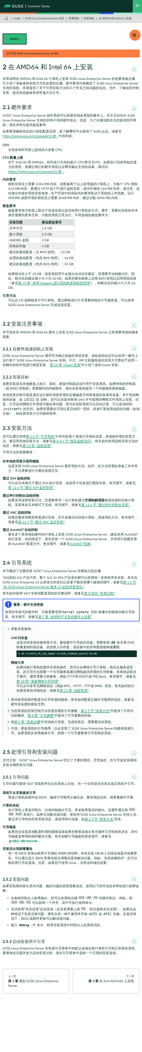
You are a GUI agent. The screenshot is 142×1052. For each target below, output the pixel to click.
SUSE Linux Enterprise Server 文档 (44, 18)
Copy (132, 653)
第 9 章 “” (27, 722)
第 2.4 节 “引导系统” (40, 436)
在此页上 (14, 38)
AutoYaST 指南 (80, 544)
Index (17, 18)
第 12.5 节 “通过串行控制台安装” (105, 505)
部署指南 (74, 18)
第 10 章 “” (54, 283)
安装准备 (89, 18)
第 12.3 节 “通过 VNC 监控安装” (41, 522)
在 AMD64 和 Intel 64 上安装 (115, 18)
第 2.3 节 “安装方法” (95, 711)
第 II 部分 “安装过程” (99, 593)
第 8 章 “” (41, 715)
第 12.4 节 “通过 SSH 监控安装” (31, 487)
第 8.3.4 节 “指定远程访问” (72, 441)
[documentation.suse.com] (6, 18)
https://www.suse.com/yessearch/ (27, 136)
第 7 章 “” (65, 617)
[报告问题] (134, 69)
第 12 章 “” (37, 445)
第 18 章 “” (37, 681)
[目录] (135, 35)
